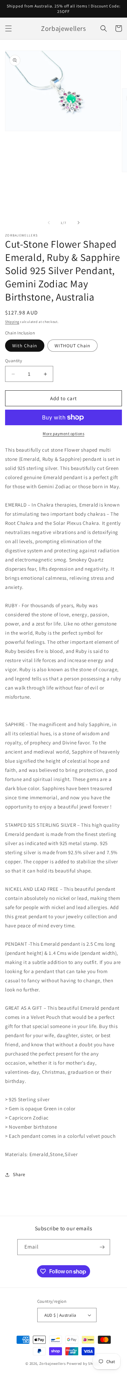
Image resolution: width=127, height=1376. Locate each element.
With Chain (24, 346)
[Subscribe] (102, 1247)
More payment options (63, 433)
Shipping (12, 322)
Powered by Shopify (84, 1363)
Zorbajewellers (52, 1363)
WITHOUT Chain (72, 346)
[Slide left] (48, 222)
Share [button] (19, 1174)
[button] (8, 28)
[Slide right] (78, 222)
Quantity (13, 361)
